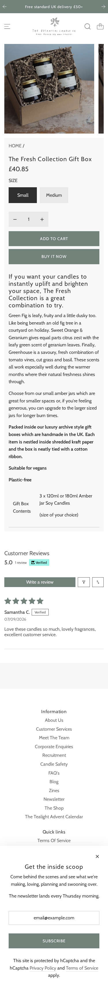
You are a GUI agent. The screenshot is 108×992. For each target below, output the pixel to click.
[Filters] (84, 582)
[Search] (87, 26)
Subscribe (54, 940)
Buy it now (54, 256)
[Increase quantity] (42, 219)
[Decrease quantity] (15, 219)
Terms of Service (82, 968)
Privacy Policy (43, 968)
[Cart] (100, 26)
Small (23, 195)
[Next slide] (103, 6)
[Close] (97, 856)
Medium (54, 195)
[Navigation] (7, 26)
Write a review (40, 582)
